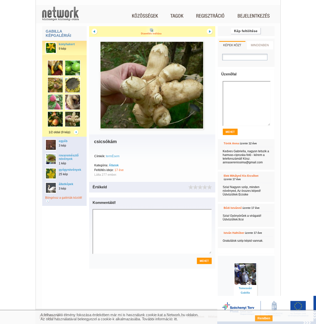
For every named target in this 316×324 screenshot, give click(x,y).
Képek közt (232, 45)
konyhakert (67, 44)
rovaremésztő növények (69, 157)
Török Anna (231, 143)
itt (175, 319)
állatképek (66, 184)
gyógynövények (70, 170)
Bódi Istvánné (233, 207)
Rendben (263, 318)
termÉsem (112, 156)
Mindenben (260, 45)
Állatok (114, 165)
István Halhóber (234, 232)
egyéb (63, 141)
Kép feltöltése (245, 31)
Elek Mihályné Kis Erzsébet (241, 175)
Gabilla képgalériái (58, 33)
